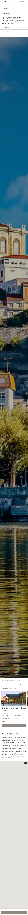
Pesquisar (14, 912)
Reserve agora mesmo (14, 725)
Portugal (5, 8)
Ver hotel (4, 721)
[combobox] (23, 1)
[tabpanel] (14, 709)
